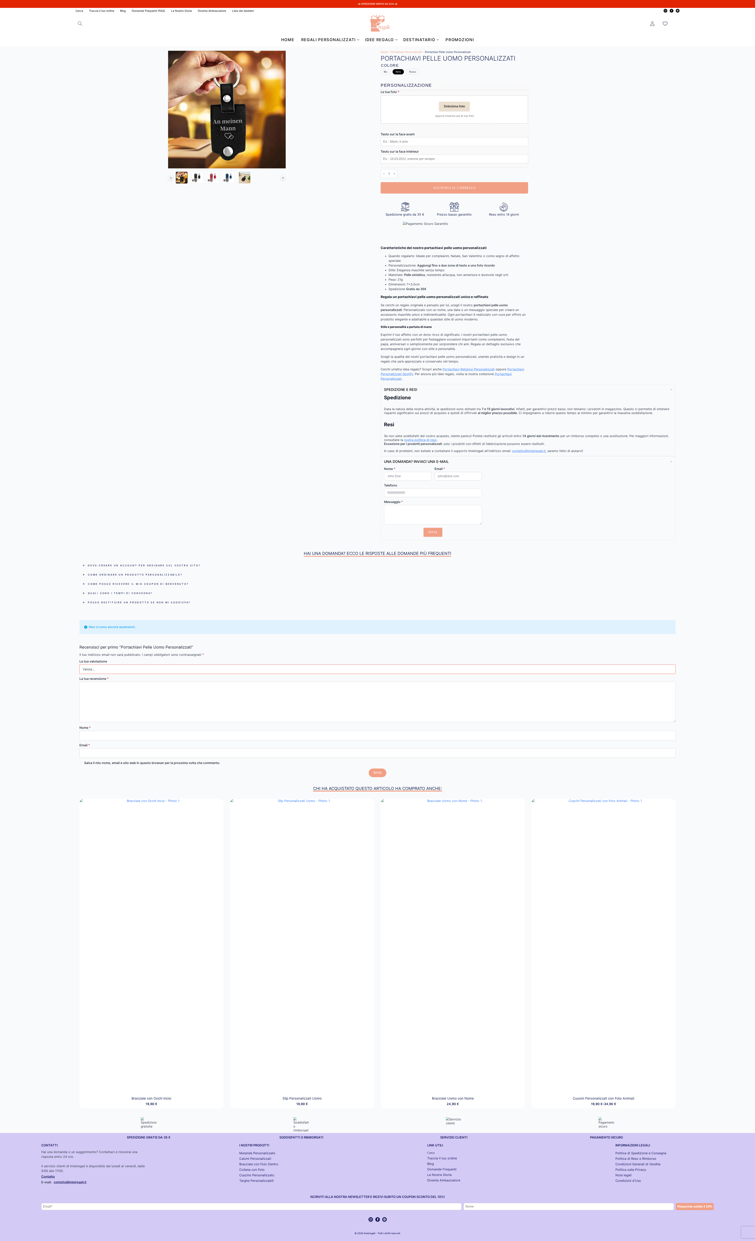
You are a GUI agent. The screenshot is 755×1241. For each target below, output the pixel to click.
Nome (389, 468)
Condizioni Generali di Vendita (637, 1164)
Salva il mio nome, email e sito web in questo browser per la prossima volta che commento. (152, 762)
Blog (123, 10)
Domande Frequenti (442, 1169)
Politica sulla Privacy (630, 1170)
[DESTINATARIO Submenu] (437, 40)
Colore (390, 65)
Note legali (623, 1175)
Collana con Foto (252, 1170)
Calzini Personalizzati (255, 1159)
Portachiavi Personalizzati (406, 52)
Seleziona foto (454, 106)
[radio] (385, 72)
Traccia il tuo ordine (101, 10)
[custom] (678, 11)
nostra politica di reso (420, 440)
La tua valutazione (93, 661)
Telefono (390, 485)
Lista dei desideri (243, 10)
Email (440, 468)
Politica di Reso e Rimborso (635, 1159)
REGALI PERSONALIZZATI (328, 39)
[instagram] (665, 11)
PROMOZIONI (460, 39)
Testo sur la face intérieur (400, 151)
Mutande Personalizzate (257, 1153)
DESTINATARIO (419, 39)
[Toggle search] (80, 23)
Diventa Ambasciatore (212, 10)
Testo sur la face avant (398, 134)
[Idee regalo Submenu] (395, 40)
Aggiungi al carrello (454, 187)
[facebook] (671, 11)
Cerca (79, 10)
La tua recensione (94, 678)
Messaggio (393, 501)
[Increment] (394, 173)
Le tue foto (390, 91)
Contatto (48, 1176)
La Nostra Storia (181, 10)
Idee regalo (379, 39)
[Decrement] (384, 173)
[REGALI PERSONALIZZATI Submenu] (357, 40)
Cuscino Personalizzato (256, 1175)
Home (287, 39)
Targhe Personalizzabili (256, 1181)
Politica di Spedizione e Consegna (640, 1153)
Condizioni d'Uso (628, 1181)
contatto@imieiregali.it (529, 451)
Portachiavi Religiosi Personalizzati (469, 369)
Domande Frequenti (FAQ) (148, 10)
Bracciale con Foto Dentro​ (258, 1164)
